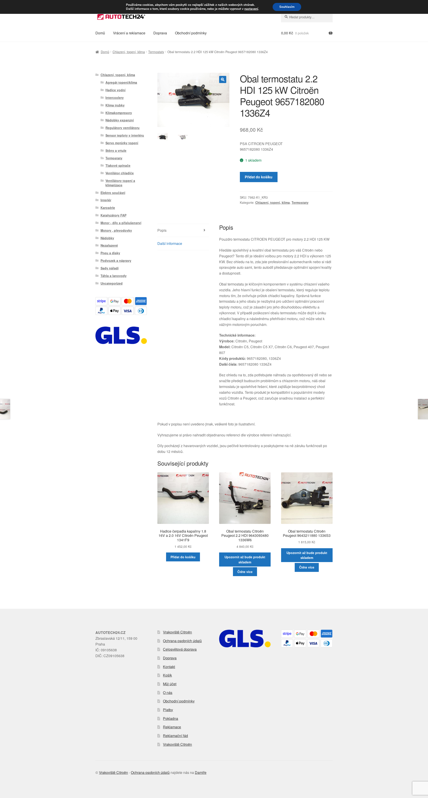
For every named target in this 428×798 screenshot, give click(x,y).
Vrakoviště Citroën (177, 632)
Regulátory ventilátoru (122, 127)
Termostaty (156, 52)
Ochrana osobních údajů (182, 640)
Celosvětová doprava (180, 649)
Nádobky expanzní (119, 120)
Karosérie (108, 207)
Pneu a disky (110, 253)
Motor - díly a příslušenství (121, 223)
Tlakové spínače (117, 165)
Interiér (106, 200)
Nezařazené (109, 245)
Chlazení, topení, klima (129, 52)
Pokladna (170, 718)
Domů (100, 32)
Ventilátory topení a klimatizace (120, 182)
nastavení (251, 9)
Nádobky (107, 238)
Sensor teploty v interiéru (124, 135)
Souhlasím (286, 7)
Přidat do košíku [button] (183, 557)
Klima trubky (115, 105)
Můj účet (169, 683)
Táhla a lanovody (114, 275)
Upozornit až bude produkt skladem (244, 559)
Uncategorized (112, 283)
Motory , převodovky (116, 230)
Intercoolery (114, 97)
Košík (167, 675)
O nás (167, 692)
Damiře (200, 772)
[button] (222, 79)
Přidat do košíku (258, 176)
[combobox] (307, 17)
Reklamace (172, 726)
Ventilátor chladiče (119, 173)
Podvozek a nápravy (116, 260)
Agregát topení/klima (121, 82)
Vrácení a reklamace (129, 32)
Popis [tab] (162, 230)
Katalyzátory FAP (113, 215)
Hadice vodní (115, 90)
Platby (168, 709)
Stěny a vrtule (115, 150)
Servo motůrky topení (121, 143)
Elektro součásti (113, 192)
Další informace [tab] (169, 243)
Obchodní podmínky (191, 32)
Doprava (160, 32)
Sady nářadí (110, 268)
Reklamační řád (175, 735)
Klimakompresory (118, 112)
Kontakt (169, 666)
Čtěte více (245, 571)
